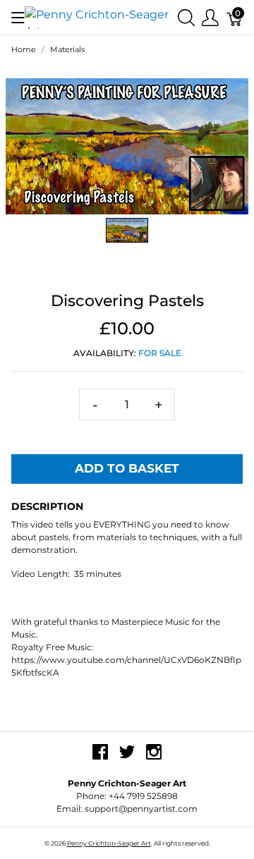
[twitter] (127, 757)
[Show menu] (18, 17)
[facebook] (100, 757)
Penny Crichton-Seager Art (109, 843)
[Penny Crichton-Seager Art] (102, 16)
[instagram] (153, 757)
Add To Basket (127, 468)
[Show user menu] (210, 17)
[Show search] (186, 17)
